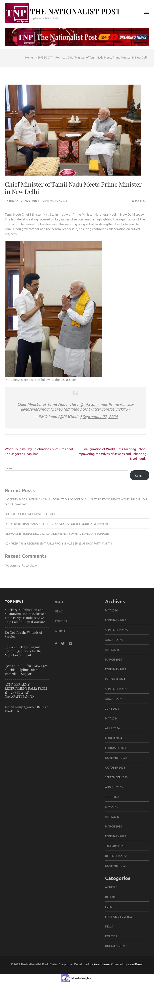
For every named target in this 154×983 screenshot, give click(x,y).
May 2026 (111, 610)
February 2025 (115, 669)
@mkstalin (88, 404)
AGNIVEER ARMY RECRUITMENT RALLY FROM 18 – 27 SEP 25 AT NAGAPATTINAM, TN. (58, 543)
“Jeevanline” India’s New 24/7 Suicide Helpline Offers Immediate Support (57, 533)
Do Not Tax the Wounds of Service (30, 514)
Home (59, 601)
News (59, 611)
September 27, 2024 (100, 416)
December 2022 (116, 856)
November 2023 (116, 757)
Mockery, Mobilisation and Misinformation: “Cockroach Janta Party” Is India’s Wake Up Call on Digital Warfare (25, 616)
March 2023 (113, 826)
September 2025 (116, 630)
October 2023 (115, 767)
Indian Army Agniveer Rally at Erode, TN (26, 709)
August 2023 (114, 787)
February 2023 (115, 836)
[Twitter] (63, 643)
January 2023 (115, 846)
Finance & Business (118, 916)
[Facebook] (56, 643)
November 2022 (116, 865)
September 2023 (116, 777)
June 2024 (112, 708)
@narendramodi (35, 408)
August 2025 (114, 640)
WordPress (135, 964)
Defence (111, 897)
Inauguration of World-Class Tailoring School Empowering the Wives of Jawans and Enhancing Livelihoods (111, 453)
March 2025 (113, 659)
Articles (61, 631)
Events (110, 906)
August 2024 (114, 698)
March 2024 (113, 738)
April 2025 (112, 649)
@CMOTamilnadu (65, 408)
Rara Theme (101, 964)
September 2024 (116, 689)
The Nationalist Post (75, 11)
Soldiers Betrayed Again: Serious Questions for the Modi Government (56, 523)
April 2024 (112, 728)
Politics (140, 200)
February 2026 (115, 620)
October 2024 (115, 679)
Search (9, 468)
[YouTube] (70, 643)
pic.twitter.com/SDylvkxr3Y (106, 408)
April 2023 (112, 816)
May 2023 (111, 806)
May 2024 (111, 718)
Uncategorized (116, 946)
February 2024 (115, 748)
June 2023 (112, 797)
